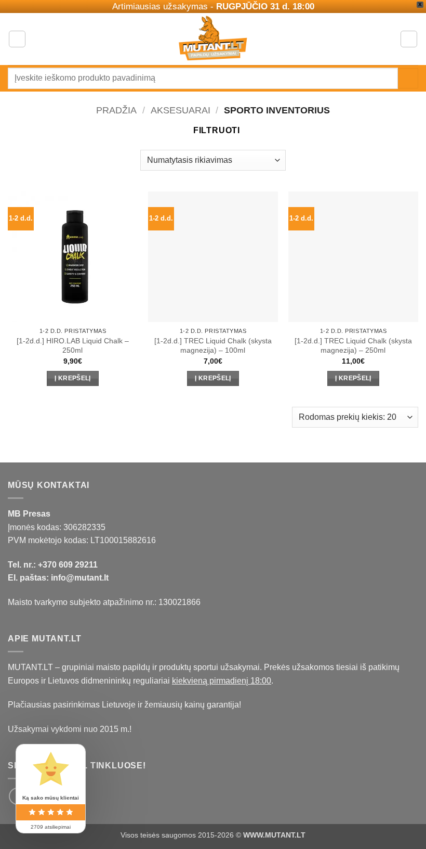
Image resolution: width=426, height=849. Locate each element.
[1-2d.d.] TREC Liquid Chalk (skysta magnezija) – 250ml (353, 346)
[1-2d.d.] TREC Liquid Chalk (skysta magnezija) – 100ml (213, 346)
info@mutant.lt (80, 577)
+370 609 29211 (68, 564)
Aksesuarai (180, 110)
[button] (17, 39)
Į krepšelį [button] (72, 378)
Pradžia (116, 110)
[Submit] (408, 78)
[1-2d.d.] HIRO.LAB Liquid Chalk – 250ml (73, 346)
